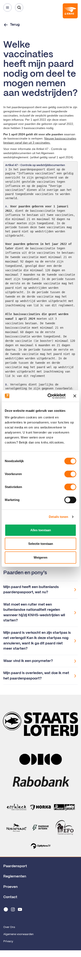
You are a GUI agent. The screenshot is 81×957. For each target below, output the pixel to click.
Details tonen (58, 516)
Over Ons (9, 927)
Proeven (10, 887)
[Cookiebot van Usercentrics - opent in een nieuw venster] (49, 396)
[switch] (70, 474)
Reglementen (14, 876)
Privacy (8, 941)
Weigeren (40, 557)
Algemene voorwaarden (18, 934)
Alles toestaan (40, 530)
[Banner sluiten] (74, 395)
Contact (10, 897)
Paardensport (15, 866)
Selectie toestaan (40, 543)
